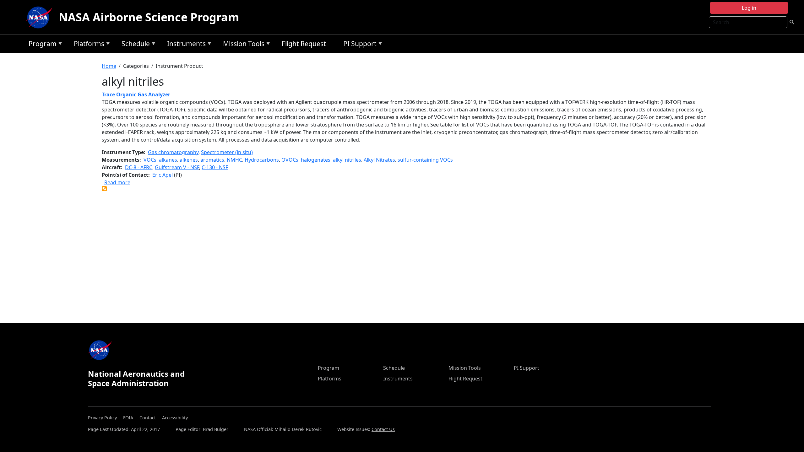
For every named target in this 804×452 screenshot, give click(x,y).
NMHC (234, 159)
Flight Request (304, 43)
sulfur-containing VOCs (425, 159)
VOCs (150, 159)
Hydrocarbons (262, 159)
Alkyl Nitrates (379, 159)
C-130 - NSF (215, 167)
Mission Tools (242, 44)
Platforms (87, 44)
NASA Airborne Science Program (149, 17)
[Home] (40, 17)
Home (109, 65)
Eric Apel (162, 174)
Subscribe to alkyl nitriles (104, 188)
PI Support (358, 44)
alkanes (168, 159)
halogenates (315, 159)
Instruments (185, 44)
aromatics (212, 159)
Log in (749, 7)
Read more (117, 182)
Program (41, 44)
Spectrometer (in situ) (227, 152)
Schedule (134, 44)
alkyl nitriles (347, 159)
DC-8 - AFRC (138, 167)
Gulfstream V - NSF (177, 167)
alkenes (189, 159)
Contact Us (383, 429)
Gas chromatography (173, 152)
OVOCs (289, 159)
